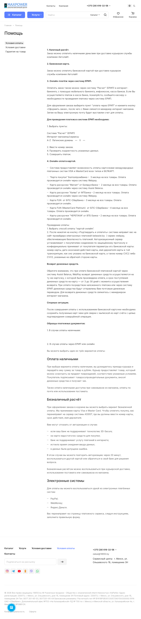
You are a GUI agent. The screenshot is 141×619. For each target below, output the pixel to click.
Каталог (8, 548)
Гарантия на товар (16, 51)
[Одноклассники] (25, 571)
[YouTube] (19, 571)
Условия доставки (15, 47)
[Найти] (105, 15)
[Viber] (31, 571)
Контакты (9, 553)
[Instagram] (7, 571)
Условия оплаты (14, 43)
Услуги (22, 548)
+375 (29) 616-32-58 (97, 6)
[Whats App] (37, 571)
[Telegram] (13, 571)
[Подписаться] (62, 562)
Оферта (32, 611)
